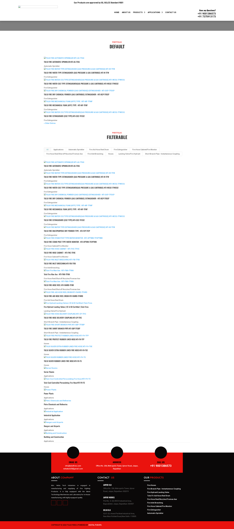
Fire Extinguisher (50, 77)
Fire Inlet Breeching (95, 154)
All (47, 150)
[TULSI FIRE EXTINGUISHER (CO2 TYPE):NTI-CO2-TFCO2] (117, 112)
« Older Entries (50, 123)
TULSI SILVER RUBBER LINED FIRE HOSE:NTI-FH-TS (63, 361)
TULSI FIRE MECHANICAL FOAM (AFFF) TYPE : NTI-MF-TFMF (66, 105)
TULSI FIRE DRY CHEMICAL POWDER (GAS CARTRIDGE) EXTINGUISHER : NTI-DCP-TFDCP (76, 94)
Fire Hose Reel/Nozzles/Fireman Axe (162, 499)
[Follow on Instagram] (178, 2)
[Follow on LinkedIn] (172, 2)
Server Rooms (49, 371)
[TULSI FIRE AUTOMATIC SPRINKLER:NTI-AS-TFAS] (117, 58)
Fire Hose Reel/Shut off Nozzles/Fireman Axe (64, 154)
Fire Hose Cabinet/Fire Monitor (144, 150)
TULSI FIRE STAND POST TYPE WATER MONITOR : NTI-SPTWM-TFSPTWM (70, 241)
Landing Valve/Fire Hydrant (129, 154)
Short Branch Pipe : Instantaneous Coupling (162, 154)
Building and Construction (54, 436)
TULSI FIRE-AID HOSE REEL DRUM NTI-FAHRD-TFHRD (63, 296)
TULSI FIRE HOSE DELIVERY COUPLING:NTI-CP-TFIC (63, 317)
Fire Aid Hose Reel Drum (99, 150)
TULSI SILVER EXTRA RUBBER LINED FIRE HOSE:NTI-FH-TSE (66, 350)
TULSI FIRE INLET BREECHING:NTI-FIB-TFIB (60, 263)
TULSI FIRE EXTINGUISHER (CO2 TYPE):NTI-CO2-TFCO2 (64, 116)
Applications (154, 12)
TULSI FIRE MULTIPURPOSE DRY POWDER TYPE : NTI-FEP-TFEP (67, 230)
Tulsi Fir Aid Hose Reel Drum (158, 496)
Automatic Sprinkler (52, 66)
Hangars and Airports (52, 426)
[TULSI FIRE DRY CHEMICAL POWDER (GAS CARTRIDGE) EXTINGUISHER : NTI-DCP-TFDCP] (117, 90)
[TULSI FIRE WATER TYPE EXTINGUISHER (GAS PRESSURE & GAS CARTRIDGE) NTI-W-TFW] (117, 69)
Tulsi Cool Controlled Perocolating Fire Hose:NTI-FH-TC (64, 382)
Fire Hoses (151, 485)
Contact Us (170, 12)
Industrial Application (52, 415)
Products (138, 12)
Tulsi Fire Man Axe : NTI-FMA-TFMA (57, 274)
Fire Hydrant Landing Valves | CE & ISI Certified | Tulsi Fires (66, 306)
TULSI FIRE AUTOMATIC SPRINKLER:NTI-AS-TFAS (62, 61)
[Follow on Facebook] (166, 2)
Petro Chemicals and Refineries (55, 404)
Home (116, 12)
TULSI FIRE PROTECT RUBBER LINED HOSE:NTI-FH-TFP (64, 339)
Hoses (110, 154)
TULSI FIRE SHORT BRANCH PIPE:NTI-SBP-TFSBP (62, 328)
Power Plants (49, 393)
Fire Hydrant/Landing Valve (158, 492)
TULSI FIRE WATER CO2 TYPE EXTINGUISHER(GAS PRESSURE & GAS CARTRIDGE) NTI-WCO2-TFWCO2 (81, 83)
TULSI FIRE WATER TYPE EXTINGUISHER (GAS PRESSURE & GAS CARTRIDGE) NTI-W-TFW (76, 72)
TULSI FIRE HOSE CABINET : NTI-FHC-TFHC (59, 252)
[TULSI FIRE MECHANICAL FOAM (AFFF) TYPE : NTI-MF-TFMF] (117, 101)
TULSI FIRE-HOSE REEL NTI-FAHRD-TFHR (59, 285)
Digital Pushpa (95, 525)
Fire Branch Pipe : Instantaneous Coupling (164, 489)
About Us (126, 12)
